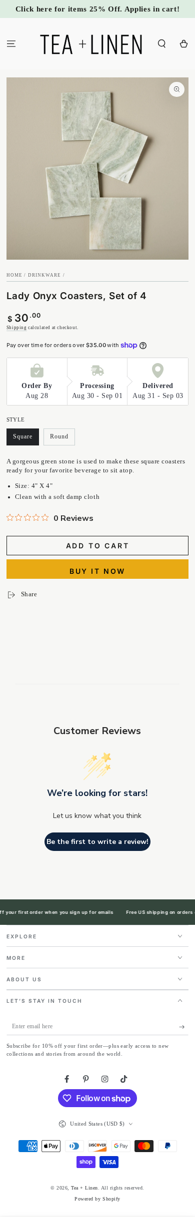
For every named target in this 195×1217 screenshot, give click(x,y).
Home (14, 275)
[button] (162, 43)
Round (62, 439)
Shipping (16, 327)
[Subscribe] (184, 1026)
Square (26, 439)
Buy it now (98, 571)
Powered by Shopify (97, 1199)
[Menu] (11, 43)
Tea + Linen (84, 1188)
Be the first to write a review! (97, 841)
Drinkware (45, 275)
